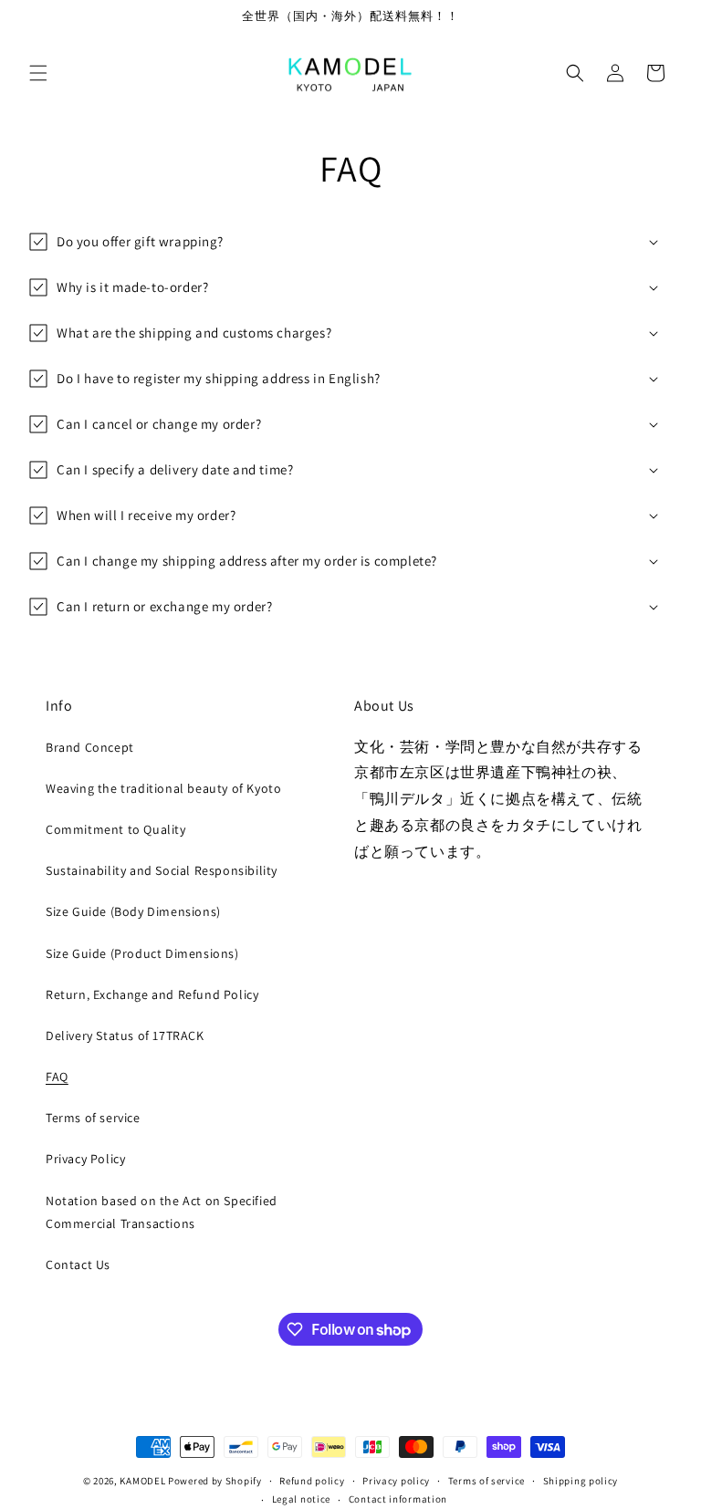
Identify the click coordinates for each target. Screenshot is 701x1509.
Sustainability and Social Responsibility (161, 870)
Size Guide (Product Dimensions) (142, 953)
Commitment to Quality (116, 829)
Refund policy (311, 1480)
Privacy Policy (85, 1158)
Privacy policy (396, 1480)
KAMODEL (142, 1480)
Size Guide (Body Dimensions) (133, 911)
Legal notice (301, 1499)
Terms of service (93, 1117)
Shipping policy (581, 1480)
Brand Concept (90, 747)
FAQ (57, 1076)
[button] (38, 73)
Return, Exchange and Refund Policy (152, 994)
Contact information (398, 1499)
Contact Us (78, 1264)
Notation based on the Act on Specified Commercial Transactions (161, 1212)
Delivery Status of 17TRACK (125, 1035)
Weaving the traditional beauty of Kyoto (163, 788)
